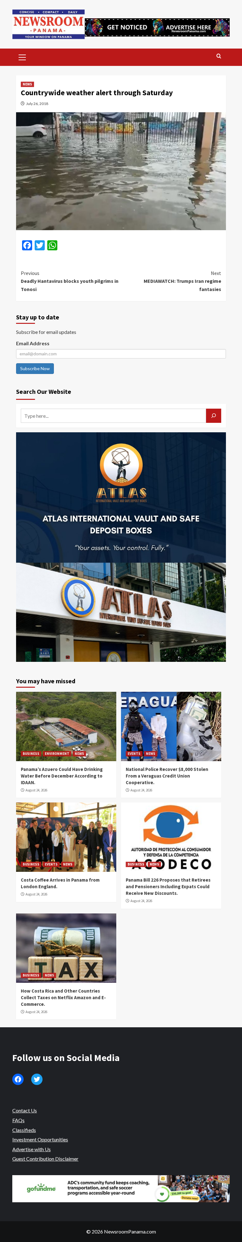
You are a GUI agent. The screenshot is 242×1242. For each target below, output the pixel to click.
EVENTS (134, 753)
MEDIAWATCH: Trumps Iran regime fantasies (182, 281)
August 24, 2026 (36, 790)
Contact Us (24, 1110)
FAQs (18, 1120)
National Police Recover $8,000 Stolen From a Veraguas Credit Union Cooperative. (167, 775)
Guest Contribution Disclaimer (45, 1159)
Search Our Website (43, 391)
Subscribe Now (35, 368)
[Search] (219, 56)
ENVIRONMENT (57, 753)
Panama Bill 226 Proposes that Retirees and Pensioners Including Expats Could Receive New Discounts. (168, 886)
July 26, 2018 (37, 103)
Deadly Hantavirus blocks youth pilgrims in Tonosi (69, 281)
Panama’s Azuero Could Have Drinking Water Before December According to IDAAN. (62, 775)
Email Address (32, 343)
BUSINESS (31, 753)
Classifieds (24, 1130)
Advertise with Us (31, 1149)
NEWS (27, 84)
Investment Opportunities (40, 1139)
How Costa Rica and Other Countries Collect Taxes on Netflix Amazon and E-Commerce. (63, 997)
